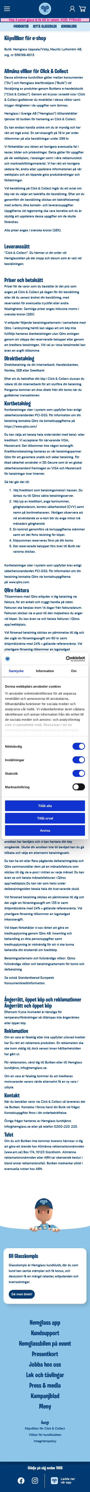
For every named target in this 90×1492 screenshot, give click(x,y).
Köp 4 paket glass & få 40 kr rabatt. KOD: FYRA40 (45, 19)
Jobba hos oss (45, 1364)
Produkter (21, 26)
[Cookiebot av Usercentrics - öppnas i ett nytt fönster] (66, 659)
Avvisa (45, 830)
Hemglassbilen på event (45, 1344)
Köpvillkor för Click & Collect (45, 1428)
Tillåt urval (45, 818)
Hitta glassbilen (45, 26)
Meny (45, 1406)
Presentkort (45, 1354)
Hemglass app (45, 1323)
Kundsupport (45, 1333)
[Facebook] (21, 1481)
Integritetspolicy (45, 1441)
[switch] (79, 759)
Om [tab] (73, 671)
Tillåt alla (45, 806)
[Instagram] (35, 1481)
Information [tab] (45, 671)
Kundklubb (69, 26)
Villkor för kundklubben (45, 1434)
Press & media (45, 1385)
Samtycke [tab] (16, 671)
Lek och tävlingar (45, 1375)
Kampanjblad (45, 1396)
